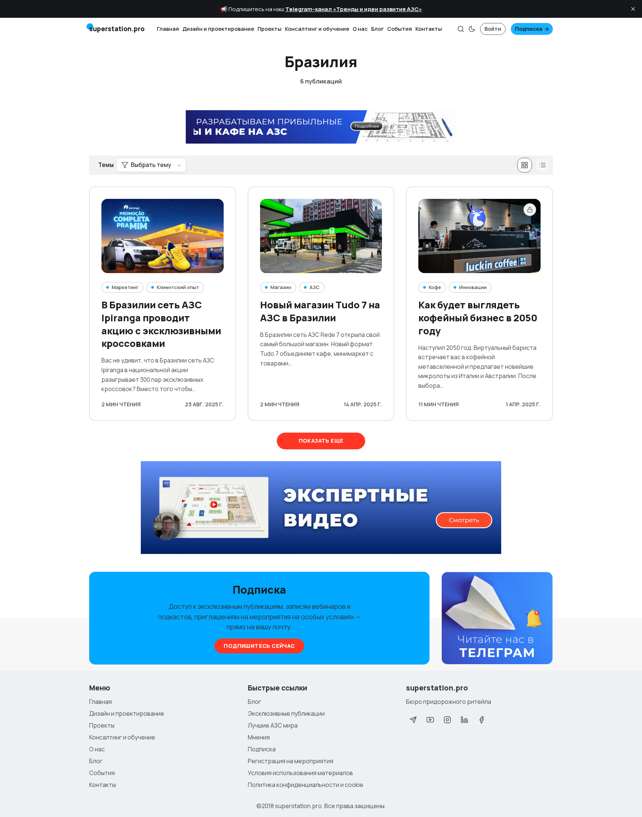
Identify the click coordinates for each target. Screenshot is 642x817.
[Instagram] (447, 720)
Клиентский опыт (178, 287)
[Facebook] (481, 720)
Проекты (269, 28)
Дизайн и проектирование (218, 28)
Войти (492, 28)
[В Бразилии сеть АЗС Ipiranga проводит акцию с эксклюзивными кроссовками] (162, 236)
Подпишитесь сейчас (259, 645)
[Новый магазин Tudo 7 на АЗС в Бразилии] (321, 236)
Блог (377, 28)
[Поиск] (460, 29)
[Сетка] (524, 165)
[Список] (542, 165)
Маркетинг (125, 287)
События (399, 28)
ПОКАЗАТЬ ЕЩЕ (321, 440)
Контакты (428, 28)
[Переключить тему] (471, 29)
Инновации (473, 287)
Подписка (528, 28)
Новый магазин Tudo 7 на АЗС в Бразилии (320, 311)
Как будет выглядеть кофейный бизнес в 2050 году (477, 317)
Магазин (280, 287)
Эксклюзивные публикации (286, 713)
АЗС (314, 287)
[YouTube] (430, 720)
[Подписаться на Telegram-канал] (497, 618)
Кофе (435, 287)
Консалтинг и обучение (317, 28)
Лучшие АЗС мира (273, 725)
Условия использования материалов (300, 773)
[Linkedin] (464, 720)
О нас (360, 28)
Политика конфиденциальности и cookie (305, 785)
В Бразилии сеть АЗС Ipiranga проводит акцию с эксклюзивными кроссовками (161, 324)
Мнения (259, 737)
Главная (168, 28)
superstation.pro (298, 806)
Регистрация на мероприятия (290, 761)
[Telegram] (413, 720)
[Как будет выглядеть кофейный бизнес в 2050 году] (479, 236)
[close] (633, 9)
